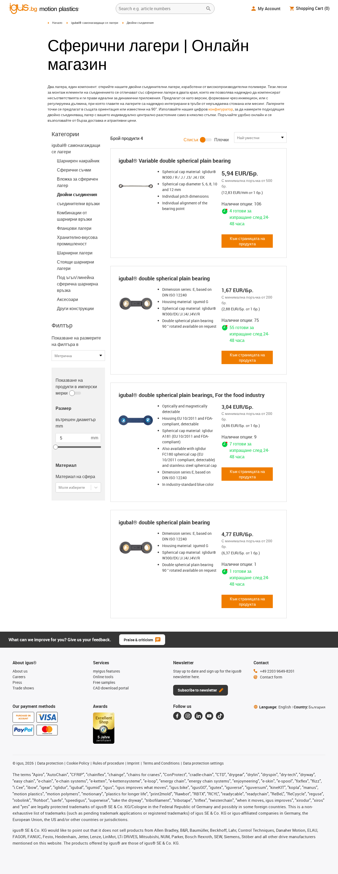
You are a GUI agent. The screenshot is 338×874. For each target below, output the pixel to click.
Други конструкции (75, 308)
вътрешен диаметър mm (76, 423)
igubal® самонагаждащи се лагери (94, 23)
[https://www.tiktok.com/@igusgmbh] (220, 716)
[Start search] (208, 8)
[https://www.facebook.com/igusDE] (177, 716)
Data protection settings (203, 763)
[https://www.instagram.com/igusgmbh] (188, 716)
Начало (57, 23)
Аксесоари (67, 299)
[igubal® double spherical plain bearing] (136, 304)
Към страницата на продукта (247, 241)
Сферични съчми (74, 170)
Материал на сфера (75, 476)
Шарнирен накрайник (78, 161)
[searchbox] (161, 8)
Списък (191, 140)
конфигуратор (220, 109)
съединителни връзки (78, 204)
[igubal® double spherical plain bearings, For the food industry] (136, 420)
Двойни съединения (77, 194)
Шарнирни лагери (74, 253)
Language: (275, 706)
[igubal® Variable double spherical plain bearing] (136, 186)
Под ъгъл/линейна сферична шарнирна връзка (77, 283)
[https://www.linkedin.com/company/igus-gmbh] (199, 716)
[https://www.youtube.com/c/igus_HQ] (209, 716)
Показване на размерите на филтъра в (76, 341)
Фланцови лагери (74, 228)
